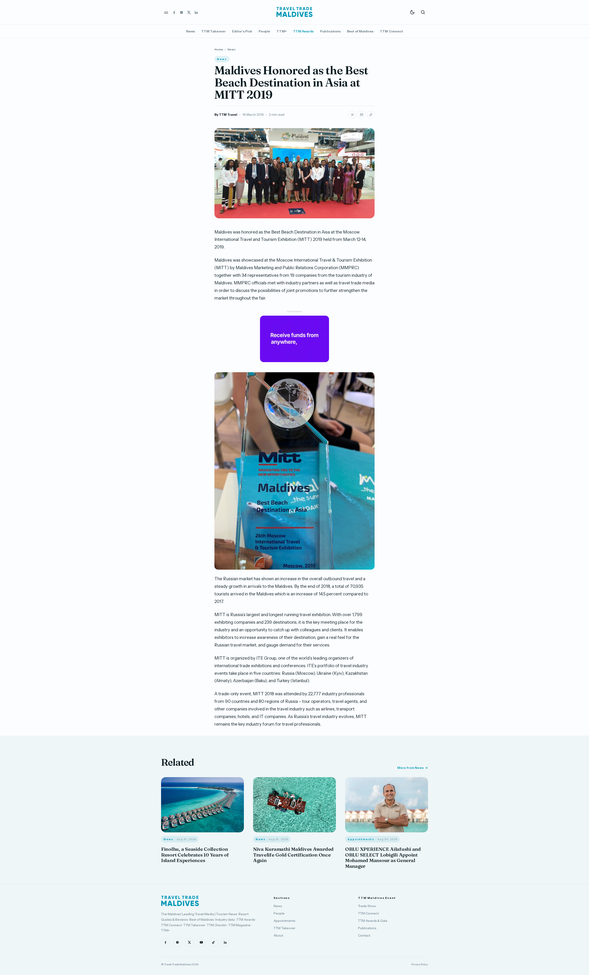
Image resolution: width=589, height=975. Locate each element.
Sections (282, 898)
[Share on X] (352, 114)
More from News (410, 768)
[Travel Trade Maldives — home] (294, 12)
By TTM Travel (225, 114)
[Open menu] (166, 12)
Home (218, 49)
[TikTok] (213, 942)
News (190, 31)
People (264, 31)
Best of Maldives (360, 31)
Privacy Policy (419, 964)
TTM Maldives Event (377, 898)
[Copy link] (371, 114)
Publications (330, 31)
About (278, 935)
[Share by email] (361, 114)
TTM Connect (391, 31)
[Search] (423, 12)
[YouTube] (201, 942)
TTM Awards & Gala (372, 921)
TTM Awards (303, 31)
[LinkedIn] (196, 12)
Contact (364, 935)
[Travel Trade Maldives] (180, 901)
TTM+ (281, 31)
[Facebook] (174, 12)
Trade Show (367, 906)
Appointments (284, 921)
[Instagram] (181, 12)
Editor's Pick (242, 31)
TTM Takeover (213, 31)
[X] (189, 12)
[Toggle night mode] (412, 12)
